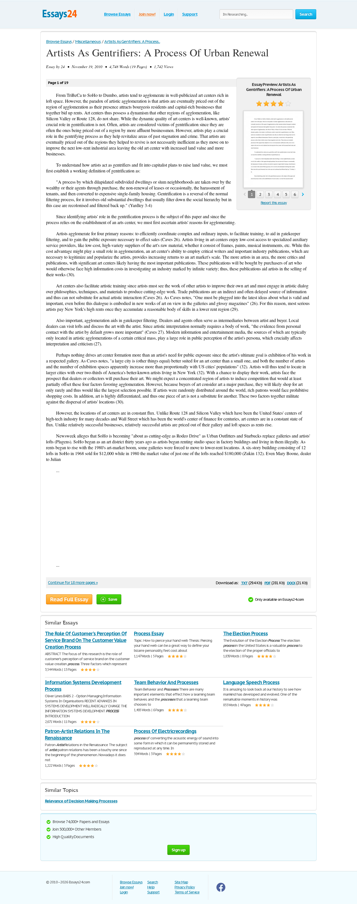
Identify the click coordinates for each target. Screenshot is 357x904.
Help (151, 887)
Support (189, 14)
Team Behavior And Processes (166, 682)
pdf (267, 582)
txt (244, 582)
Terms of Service (187, 892)
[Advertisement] (178, 518)
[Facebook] (220, 890)
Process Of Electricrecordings (165, 731)
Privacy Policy (185, 887)
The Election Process (245, 633)
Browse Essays (117, 14)
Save (112, 599)
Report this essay (274, 202)
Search (152, 882)
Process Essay (148, 633)
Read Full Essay (69, 599)
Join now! (147, 14)
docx (291, 582)
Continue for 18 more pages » (73, 582)
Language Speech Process (251, 682)
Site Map (181, 882)
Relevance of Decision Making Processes (81, 801)
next (303, 195)
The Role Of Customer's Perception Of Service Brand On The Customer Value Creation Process (86, 640)
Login (169, 14)
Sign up (178, 849)
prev (244, 195)
